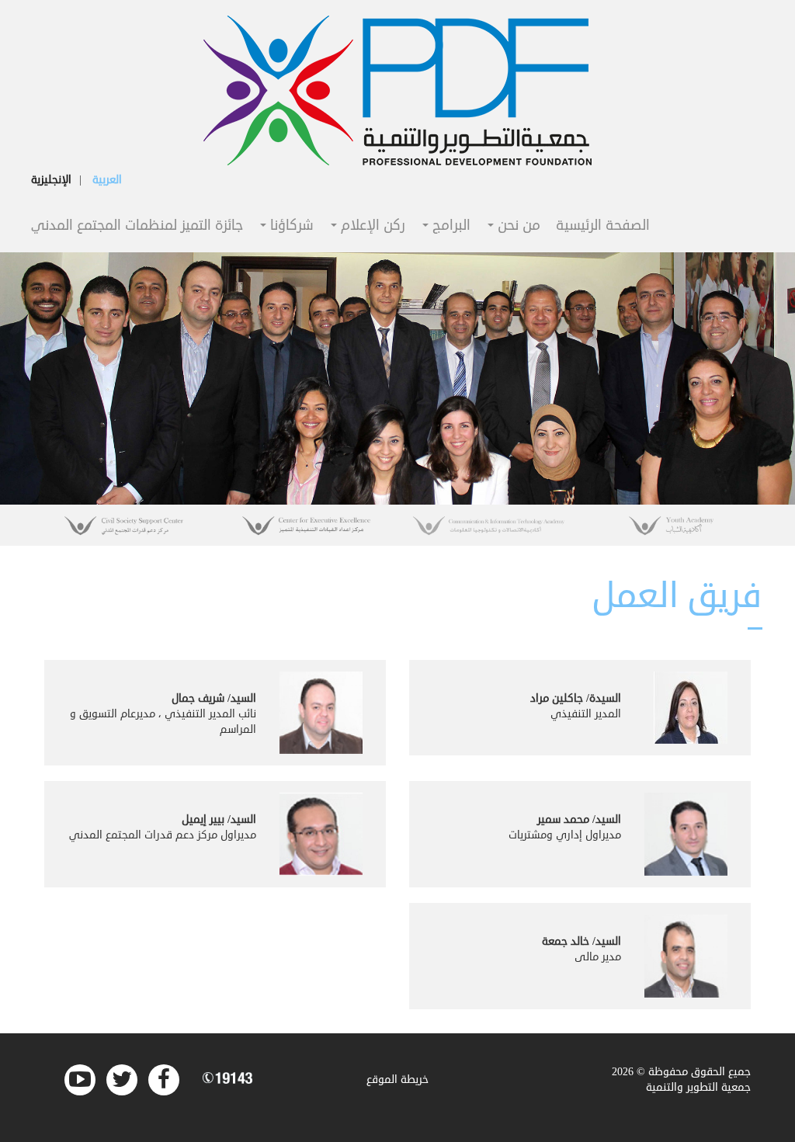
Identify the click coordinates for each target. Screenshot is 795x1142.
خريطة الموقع (397, 1079)
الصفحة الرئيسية (603, 226)
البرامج (449, 226)
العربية (107, 179)
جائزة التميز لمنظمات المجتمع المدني (137, 226)
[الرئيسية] (397, 90)
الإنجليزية (51, 179)
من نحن (517, 226)
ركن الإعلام (371, 226)
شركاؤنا (290, 226)
